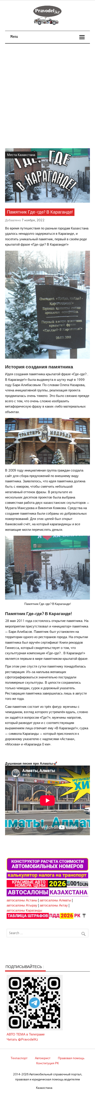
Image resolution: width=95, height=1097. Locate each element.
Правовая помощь (71, 1058)
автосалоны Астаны (22, 900)
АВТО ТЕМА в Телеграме (26, 1034)
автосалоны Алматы (55, 900)
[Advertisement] (47, 93)
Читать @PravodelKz (22, 1039)
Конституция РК (47, 1063)
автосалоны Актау (54, 905)
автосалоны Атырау (22, 905)
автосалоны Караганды (24, 910)
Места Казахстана (21, 155)
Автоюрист (42, 1058)
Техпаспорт (19, 1058)
